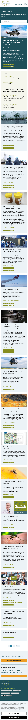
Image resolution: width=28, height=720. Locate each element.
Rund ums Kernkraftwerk (8, 64)
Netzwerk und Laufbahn (8, 604)
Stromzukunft (18, 602)
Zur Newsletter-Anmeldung (14, 660)
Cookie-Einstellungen (14, 713)
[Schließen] (25, 703)
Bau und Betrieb (15, 693)
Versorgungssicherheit (6, 690)
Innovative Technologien (8, 66)
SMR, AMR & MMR (17, 690)
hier (4, 16)
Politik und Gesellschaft (7, 695)
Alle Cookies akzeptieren (14, 717)
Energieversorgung (6, 693)
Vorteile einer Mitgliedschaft (14, 676)
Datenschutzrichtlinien (17, 709)
